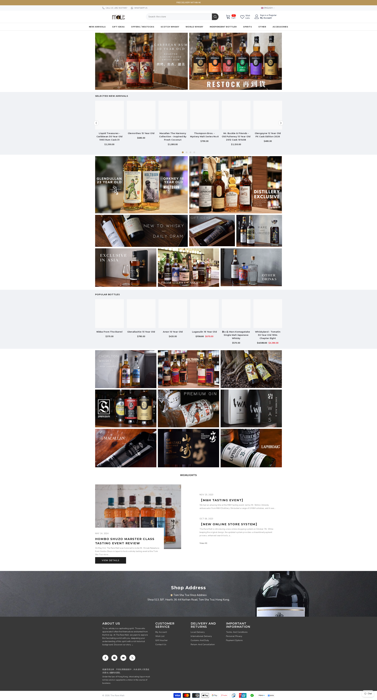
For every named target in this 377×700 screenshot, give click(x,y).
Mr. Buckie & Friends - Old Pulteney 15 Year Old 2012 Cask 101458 (236, 136)
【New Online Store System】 (229, 524)
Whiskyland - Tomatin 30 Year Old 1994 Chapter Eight (267, 335)
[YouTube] (123, 658)
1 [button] (183, 152)
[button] (96, 122)
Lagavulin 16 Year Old (204, 331)
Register (273, 15)
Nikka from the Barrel (109, 331)
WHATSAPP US (140, 8)
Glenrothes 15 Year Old (141, 133)
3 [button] (190, 152)
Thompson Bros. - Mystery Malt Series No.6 (204, 135)
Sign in (263, 15)
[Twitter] (132, 658)
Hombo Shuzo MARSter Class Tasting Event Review (124, 541)
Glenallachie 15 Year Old (141, 331)
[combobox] (179, 16)
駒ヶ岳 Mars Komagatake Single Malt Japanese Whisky (236, 335)
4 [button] (194, 152)
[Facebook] (105, 658)
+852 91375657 (120, 8)
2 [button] (186, 152)
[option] (109, 124)
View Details (110, 560)
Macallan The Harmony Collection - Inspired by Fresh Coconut (172, 136)
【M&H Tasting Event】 (222, 500)
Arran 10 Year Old (173, 331)
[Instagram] (114, 658)
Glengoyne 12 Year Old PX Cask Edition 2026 (268, 135)
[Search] (182, 16)
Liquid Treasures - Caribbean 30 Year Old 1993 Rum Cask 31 (109, 136)
